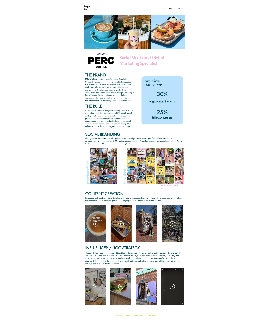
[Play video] (95, 224)
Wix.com (151, 315)
